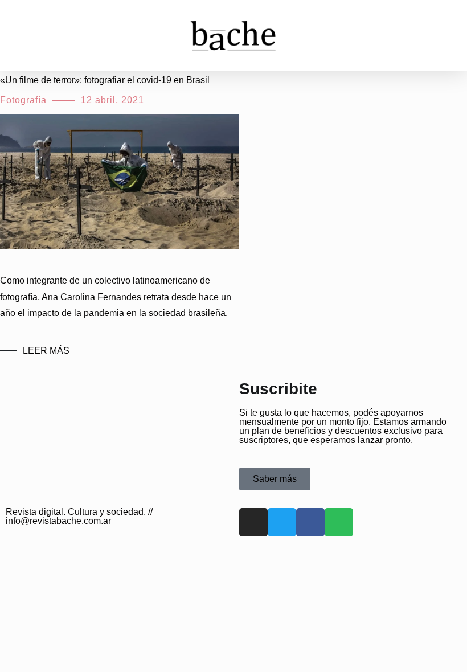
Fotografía (23, 100)
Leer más (46, 350)
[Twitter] (282, 522)
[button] (25, 35)
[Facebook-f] (310, 522)
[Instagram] (253, 522)
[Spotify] (339, 522)
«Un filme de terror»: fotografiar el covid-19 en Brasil (105, 80)
